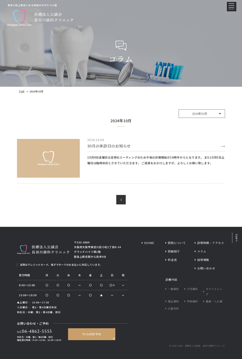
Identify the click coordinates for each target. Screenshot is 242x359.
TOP (21, 91)
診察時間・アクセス (210, 243)
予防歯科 (192, 301)
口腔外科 (173, 308)
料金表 (172, 260)
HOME (149, 243)
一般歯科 (173, 289)
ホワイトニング (214, 291)
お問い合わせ (206, 268)
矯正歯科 (173, 301)
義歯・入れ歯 (214, 301)
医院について (177, 243)
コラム (201, 251)
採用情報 (203, 260)
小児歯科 (192, 289)
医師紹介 (174, 251)
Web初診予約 (91, 334)
